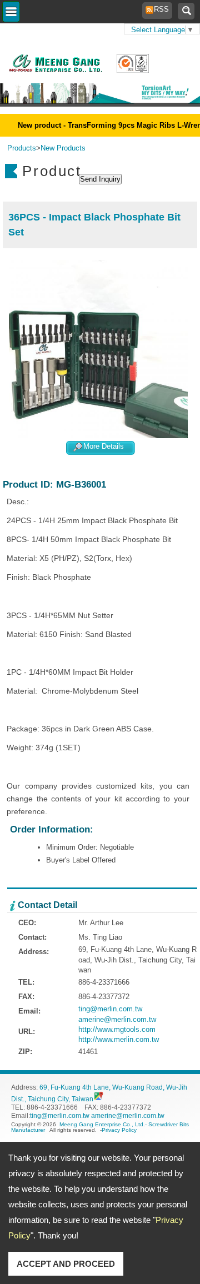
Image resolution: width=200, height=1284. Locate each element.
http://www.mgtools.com (117, 1029)
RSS (158, 9)
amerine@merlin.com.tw (117, 1019)
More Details (103, 447)
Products (21, 148)
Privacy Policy (119, 1130)
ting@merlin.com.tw (110, 1009)
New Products (63, 148)
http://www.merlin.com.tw (118, 1039)
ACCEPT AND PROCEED (66, 1263)
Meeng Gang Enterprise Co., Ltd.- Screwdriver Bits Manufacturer (100, 1127)
